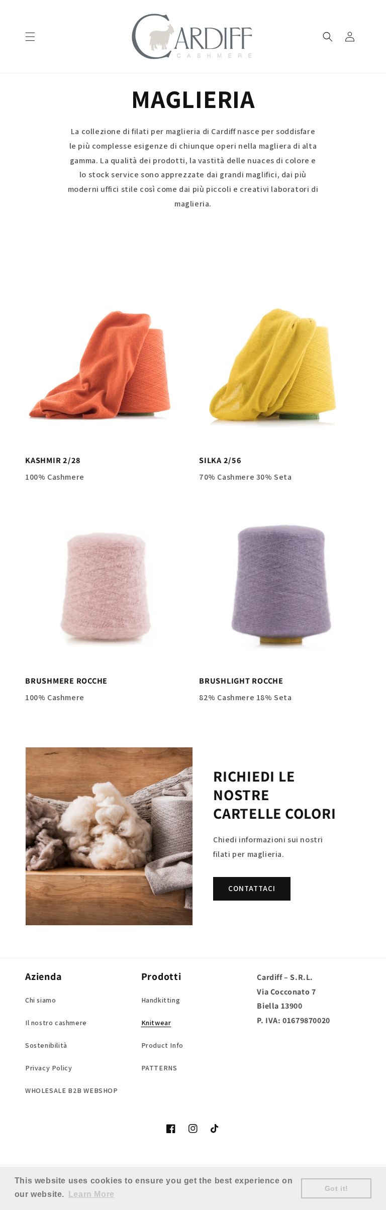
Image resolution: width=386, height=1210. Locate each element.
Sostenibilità (46, 1045)
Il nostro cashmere (56, 1022)
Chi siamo (40, 1000)
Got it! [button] (336, 1188)
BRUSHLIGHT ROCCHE (241, 681)
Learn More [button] (91, 1194)
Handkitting (160, 1000)
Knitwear (156, 1022)
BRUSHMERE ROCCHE (66, 681)
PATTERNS (159, 1067)
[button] (30, 37)
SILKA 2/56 (220, 460)
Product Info (162, 1045)
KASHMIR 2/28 (53, 460)
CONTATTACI (251, 888)
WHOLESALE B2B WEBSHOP (71, 1090)
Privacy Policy (48, 1067)
